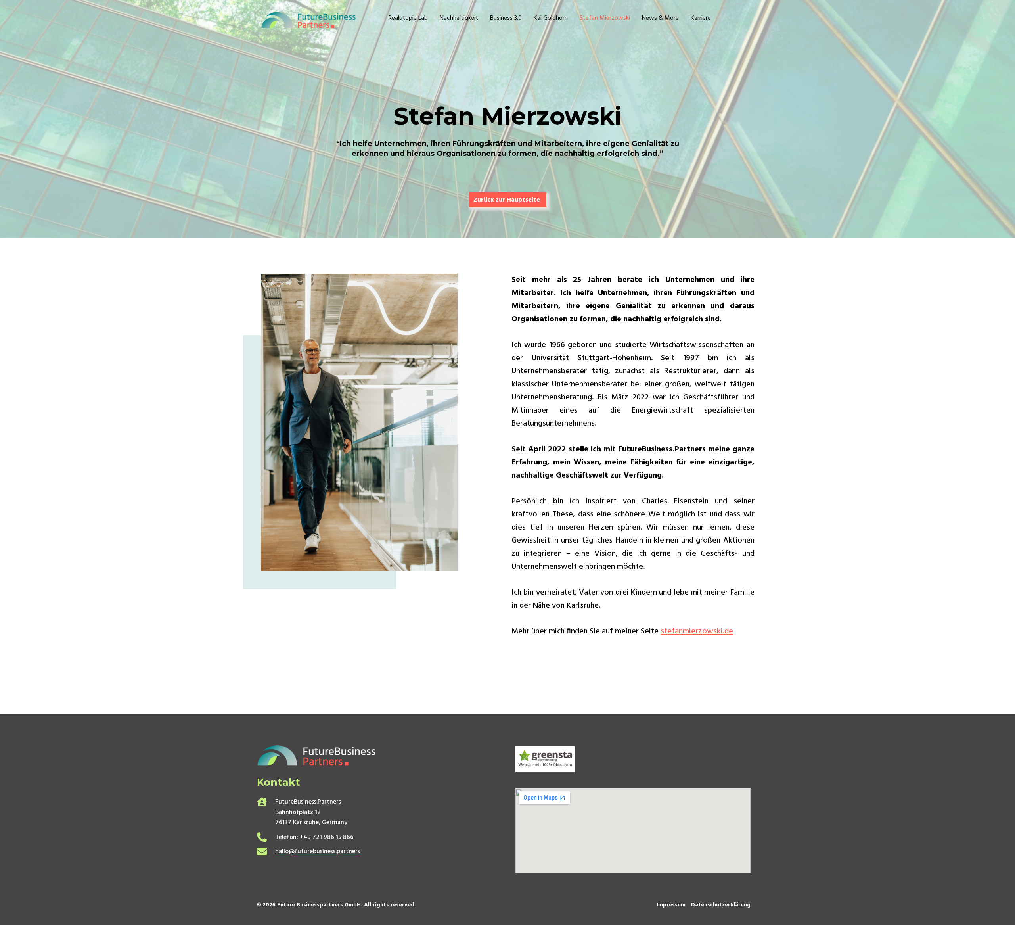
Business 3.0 (506, 18)
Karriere (701, 18)
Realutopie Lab (408, 18)
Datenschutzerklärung (721, 905)
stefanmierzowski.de (697, 631)
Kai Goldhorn (551, 18)
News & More (660, 18)
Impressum (671, 905)
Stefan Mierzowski (605, 18)
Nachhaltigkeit (459, 18)
